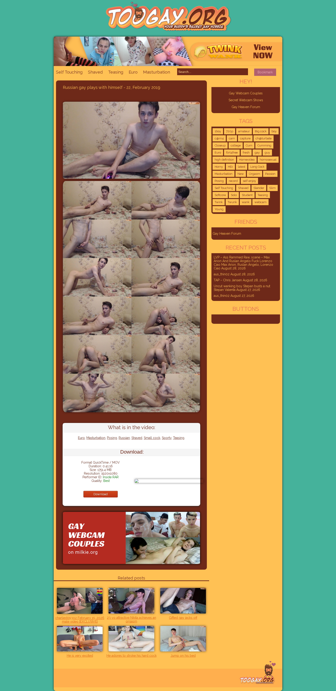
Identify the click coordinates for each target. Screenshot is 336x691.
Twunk (232, 202)
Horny (219, 166)
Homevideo (247, 159)
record (233, 181)
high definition (224, 159)
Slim (272, 188)
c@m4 (219, 138)
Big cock (261, 131)
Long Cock (257, 166)
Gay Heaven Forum (246, 107)
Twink (219, 202)
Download (100, 494)
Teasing (115, 72)
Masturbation (156, 71)
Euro (133, 72)
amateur (244, 131)
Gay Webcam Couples (246, 93)
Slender (258, 188)
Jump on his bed (183, 655)
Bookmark (265, 72)
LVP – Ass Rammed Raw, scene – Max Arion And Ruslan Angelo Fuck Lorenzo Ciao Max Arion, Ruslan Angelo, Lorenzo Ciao (243, 262)
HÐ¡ (230, 166)
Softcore (220, 195)
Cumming (264, 145)
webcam (260, 202)
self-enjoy (249, 181)
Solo (234, 195)
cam (232, 138)
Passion (270, 173)
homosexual (268, 159)
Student (247, 195)
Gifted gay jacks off (183, 617)
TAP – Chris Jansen (228, 280)
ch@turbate (264, 138)
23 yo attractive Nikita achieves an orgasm (131, 619)
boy (274, 131)
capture (245, 138)
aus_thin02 (221, 274)
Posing (112, 438)
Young (219, 209)
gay (257, 152)
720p (229, 131)
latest (241, 166)
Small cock (152, 438)
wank (245, 202)
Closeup (220, 145)
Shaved (95, 72)
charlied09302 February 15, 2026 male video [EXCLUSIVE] (79, 619)
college (236, 145)
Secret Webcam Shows (246, 100)
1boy (218, 131)
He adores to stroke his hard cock (132, 655)
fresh (246, 152)
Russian (124, 438)
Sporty (166, 438)
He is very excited (80, 655)
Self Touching (69, 72)
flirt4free (232, 152)
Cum (249, 145)
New (240, 173)
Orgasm (254, 173)
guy (267, 152)
